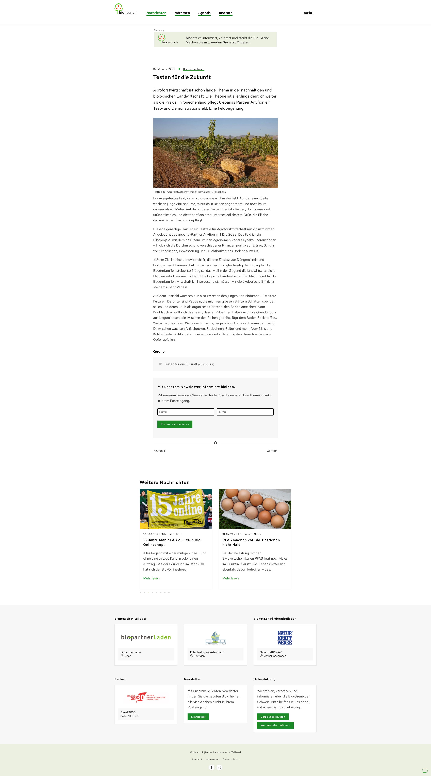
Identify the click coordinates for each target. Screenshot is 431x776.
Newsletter (198, 716)
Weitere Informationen (275, 725)
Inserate (226, 13)
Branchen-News (193, 68)
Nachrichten (156, 13)
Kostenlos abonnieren (175, 424)
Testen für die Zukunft (189, 364)
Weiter (271, 450)
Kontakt (197, 759)
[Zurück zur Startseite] (127, 9)
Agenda (204, 13)
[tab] (140, 592)
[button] (310, 13)
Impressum (212, 759)
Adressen (182, 13)
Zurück (160, 450)
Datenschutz (231, 759)
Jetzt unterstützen (273, 716)
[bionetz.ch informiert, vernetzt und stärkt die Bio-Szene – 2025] (215, 39)
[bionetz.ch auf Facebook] (212, 767)
